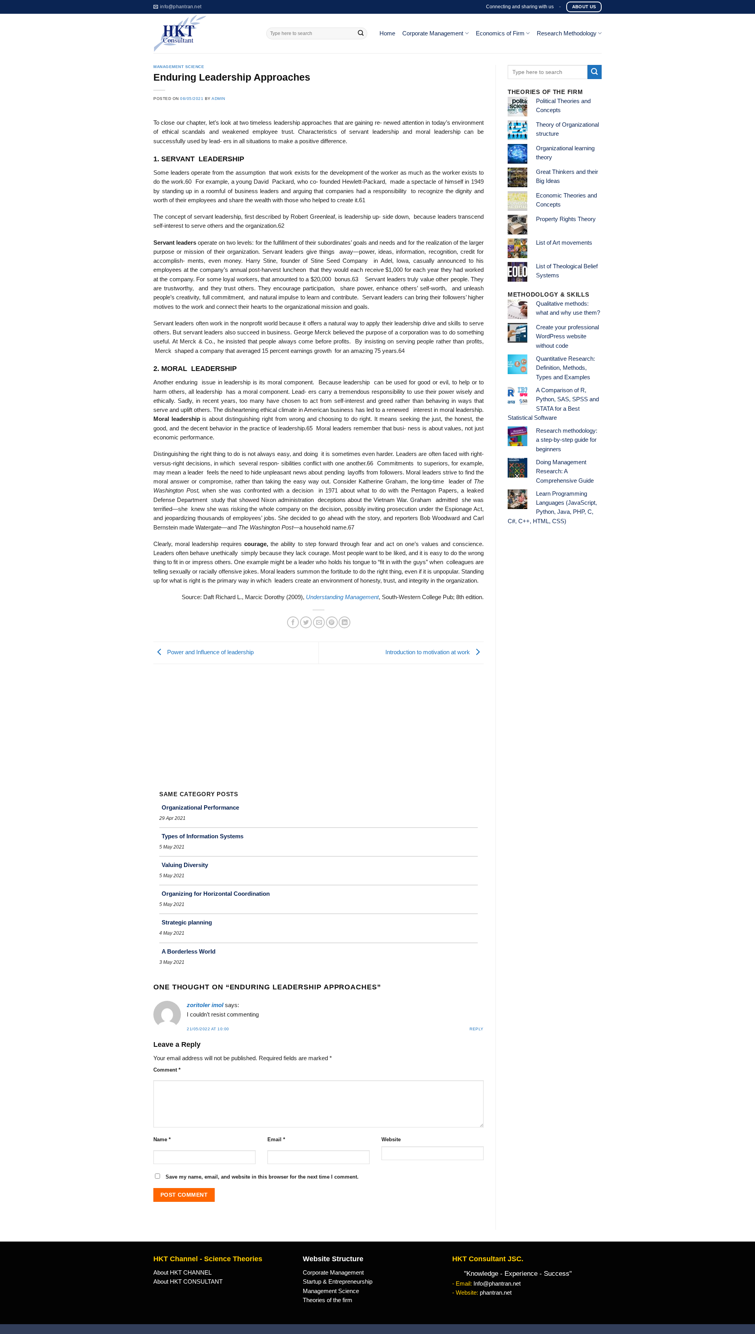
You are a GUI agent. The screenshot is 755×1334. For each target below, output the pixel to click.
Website (391, 1139)
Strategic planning (187, 922)
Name (162, 1139)
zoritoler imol (205, 1005)
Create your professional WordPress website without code (567, 336)
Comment (166, 1070)
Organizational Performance (200, 807)
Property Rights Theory (566, 219)
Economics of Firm (500, 33)
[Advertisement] (318, 723)
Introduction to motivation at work (428, 652)
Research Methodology (567, 33)
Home (387, 33)
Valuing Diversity (185, 865)
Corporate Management (432, 33)
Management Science (178, 67)
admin (218, 98)
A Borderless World (188, 951)
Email (276, 1139)
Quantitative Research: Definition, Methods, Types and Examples (565, 368)
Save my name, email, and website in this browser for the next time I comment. (262, 1177)
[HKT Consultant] (203, 33)
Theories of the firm (327, 1300)
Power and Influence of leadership (210, 652)
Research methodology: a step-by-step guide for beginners (566, 440)
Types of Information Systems (202, 836)
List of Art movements (564, 243)
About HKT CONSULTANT (188, 1282)
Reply (477, 1029)
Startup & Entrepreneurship (337, 1282)
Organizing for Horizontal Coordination (216, 893)
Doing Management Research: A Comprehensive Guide (565, 471)
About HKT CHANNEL (182, 1272)
